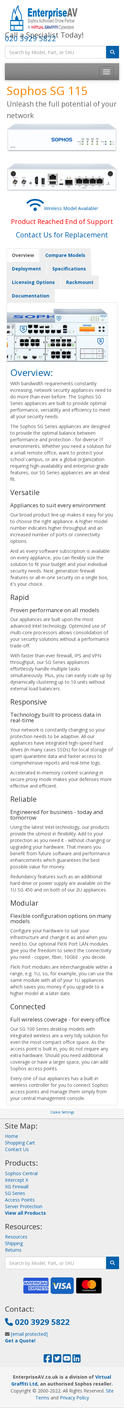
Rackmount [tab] (80, 282)
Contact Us (17, 1149)
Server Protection (23, 1206)
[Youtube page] (67, 1360)
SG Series (15, 1193)
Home (11, 1136)
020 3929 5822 (30, 38)
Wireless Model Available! (71, 208)
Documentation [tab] (30, 296)
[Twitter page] (57, 1360)
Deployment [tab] (26, 269)
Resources (16, 1237)
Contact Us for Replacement (62, 234)
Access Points (20, 1200)
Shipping (14, 1243)
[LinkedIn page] (76, 1360)
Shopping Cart (20, 1143)
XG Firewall (16, 1186)
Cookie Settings (62, 1112)
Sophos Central (21, 1173)
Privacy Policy (74, 1397)
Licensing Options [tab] (33, 282)
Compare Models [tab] (65, 255)
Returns (13, 1250)
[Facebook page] (48, 1360)
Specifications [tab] (69, 269)
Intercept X (16, 1180)
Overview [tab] (23, 255)
